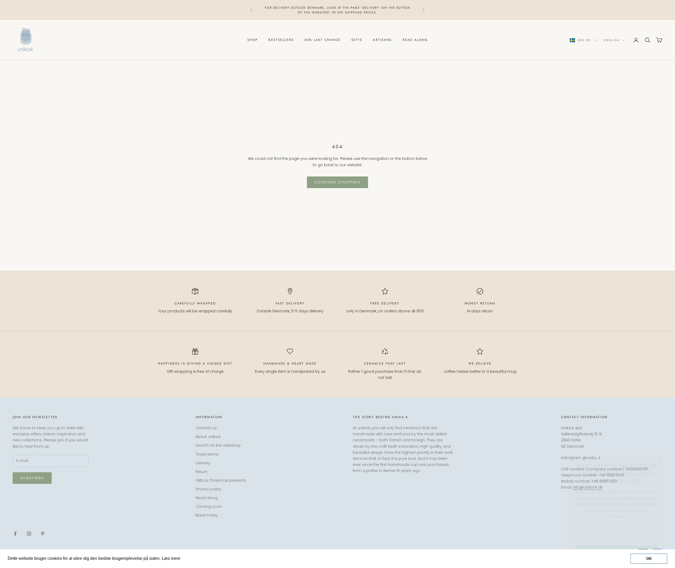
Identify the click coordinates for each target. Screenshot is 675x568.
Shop (252, 40)
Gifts (357, 40)
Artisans (382, 40)
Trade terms (207, 454)
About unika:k (208, 436)
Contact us (206, 428)
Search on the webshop (218, 445)
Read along (415, 40)
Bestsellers (281, 40)
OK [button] (649, 558)
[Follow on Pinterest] (42, 533)
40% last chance (322, 40)
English (612, 40)
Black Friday (207, 515)
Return (202, 471)
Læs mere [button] (191, 558)
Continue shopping (337, 182)
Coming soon (209, 506)
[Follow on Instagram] (29, 533)
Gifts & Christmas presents (221, 480)
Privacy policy (208, 489)
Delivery (203, 463)
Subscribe (32, 477)
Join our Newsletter (616, 545)
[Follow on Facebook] (15, 533)
